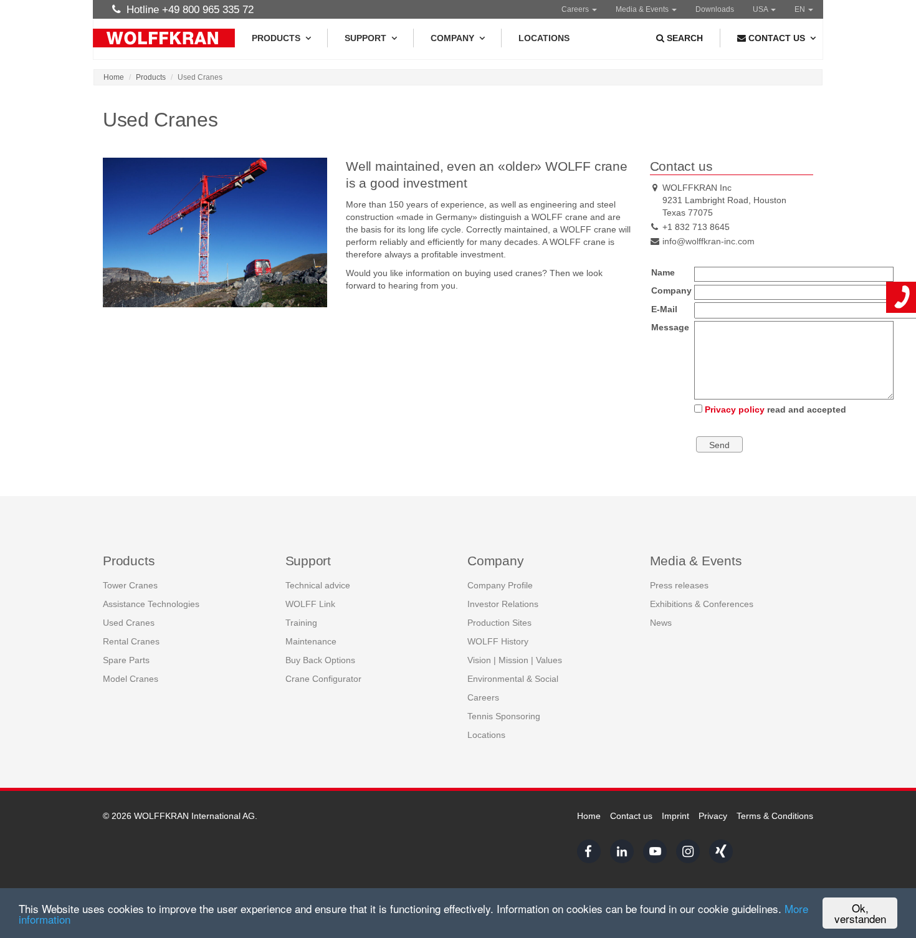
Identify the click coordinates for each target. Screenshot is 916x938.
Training (301, 623)
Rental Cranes (131, 641)
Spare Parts (126, 660)
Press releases (679, 585)
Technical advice (317, 585)
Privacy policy (735, 409)
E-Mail (664, 309)
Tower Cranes (130, 585)
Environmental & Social (512, 679)
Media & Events (643, 9)
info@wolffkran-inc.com (708, 241)
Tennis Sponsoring (503, 716)
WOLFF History (497, 641)
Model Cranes (130, 679)
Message (670, 327)
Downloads (714, 9)
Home (113, 77)
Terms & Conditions (775, 816)
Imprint (675, 816)
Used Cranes (129, 623)
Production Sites (499, 623)
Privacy (713, 816)
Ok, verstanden (860, 913)
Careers (576, 9)
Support (365, 38)
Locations (544, 38)
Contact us (631, 816)
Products (276, 38)
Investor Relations (502, 604)
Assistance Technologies (151, 604)
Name (663, 272)
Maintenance (310, 641)
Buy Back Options (320, 660)
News (661, 623)
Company (452, 38)
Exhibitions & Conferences (701, 604)
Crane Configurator (323, 679)
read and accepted (775, 409)
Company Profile (500, 585)
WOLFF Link (310, 604)
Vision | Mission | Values (514, 660)
